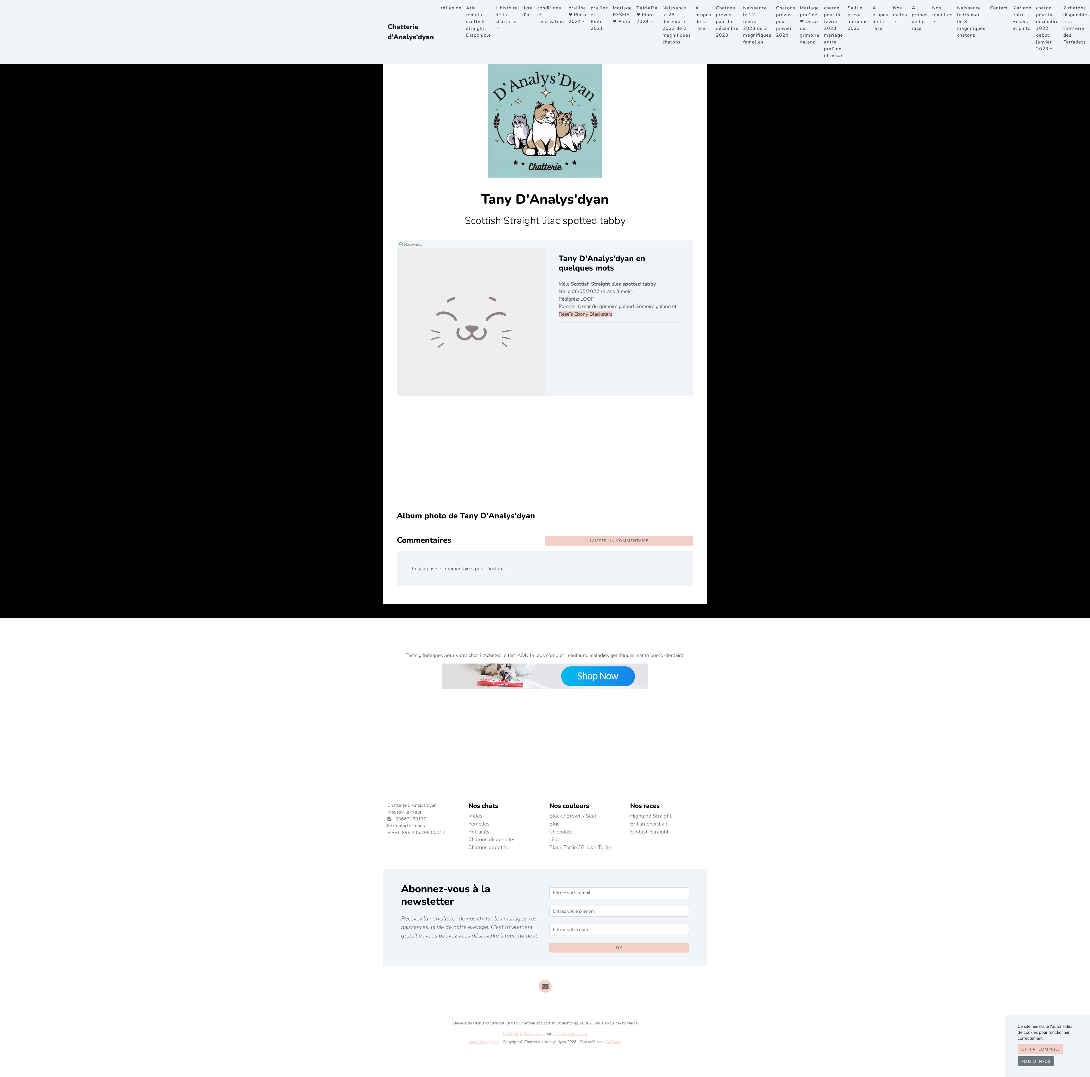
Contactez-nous (408, 826)
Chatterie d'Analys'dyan (410, 31)
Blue (554, 823)
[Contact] (545, 985)
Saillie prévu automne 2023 (858, 18)
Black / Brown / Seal (572, 815)
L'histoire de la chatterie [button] (507, 15)
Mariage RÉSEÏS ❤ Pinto (622, 15)
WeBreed (613, 1042)
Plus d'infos (1036, 1061)
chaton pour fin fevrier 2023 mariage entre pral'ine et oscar (833, 32)
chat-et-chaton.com (570, 1033)
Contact (999, 8)
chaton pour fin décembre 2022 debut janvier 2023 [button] (1047, 28)
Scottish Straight (649, 831)
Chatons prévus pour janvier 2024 (785, 21)
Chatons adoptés (488, 847)
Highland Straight (650, 815)
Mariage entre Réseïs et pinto (1022, 18)
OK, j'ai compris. (1040, 1049)
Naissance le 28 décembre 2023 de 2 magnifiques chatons (677, 25)
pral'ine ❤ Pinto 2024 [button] (577, 15)
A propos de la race (703, 18)
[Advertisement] (545, 458)
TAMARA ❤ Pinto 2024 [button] (647, 15)
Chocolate (561, 831)
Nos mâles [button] (900, 11)
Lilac (554, 839)
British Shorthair (649, 823)
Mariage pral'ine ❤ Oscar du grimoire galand (809, 25)
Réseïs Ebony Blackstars (585, 314)
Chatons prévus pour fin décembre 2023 (727, 21)
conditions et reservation (550, 15)
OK (619, 947)
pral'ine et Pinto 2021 (599, 18)
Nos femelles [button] (942, 11)
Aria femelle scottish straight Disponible (478, 21)
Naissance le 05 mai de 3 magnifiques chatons (971, 21)
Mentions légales (484, 1042)
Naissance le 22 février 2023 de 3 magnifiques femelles (757, 25)
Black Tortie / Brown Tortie (580, 847)
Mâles (475, 815)
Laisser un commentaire (619, 540)
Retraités (478, 831)
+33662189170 (410, 819)
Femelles (479, 823)
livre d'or (527, 11)
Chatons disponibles (491, 839)
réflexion (451, 8)
